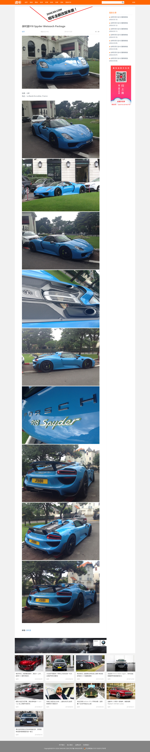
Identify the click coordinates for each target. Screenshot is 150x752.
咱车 (23, 32)
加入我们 (70, 745)
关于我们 (62, 745)
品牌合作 (78, 745)
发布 (133, 2)
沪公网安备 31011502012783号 (96, 748)
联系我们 (86, 745)
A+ (98, 32)
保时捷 (28, 630)
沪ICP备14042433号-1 (76, 748)
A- (96, 32)
